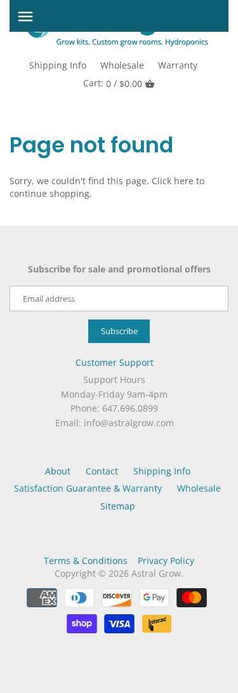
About (57, 471)
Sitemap (117, 506)
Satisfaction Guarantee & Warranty (88, 488)
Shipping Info (57, 65)
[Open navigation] (25, 16)
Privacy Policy (166, 561)
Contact (102, 471)
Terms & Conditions (86, 561)
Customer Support (115, 362)
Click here (173, 181)
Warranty (177, 65)
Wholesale (122, 65)
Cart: (112, 83)
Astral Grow (156, 573)
